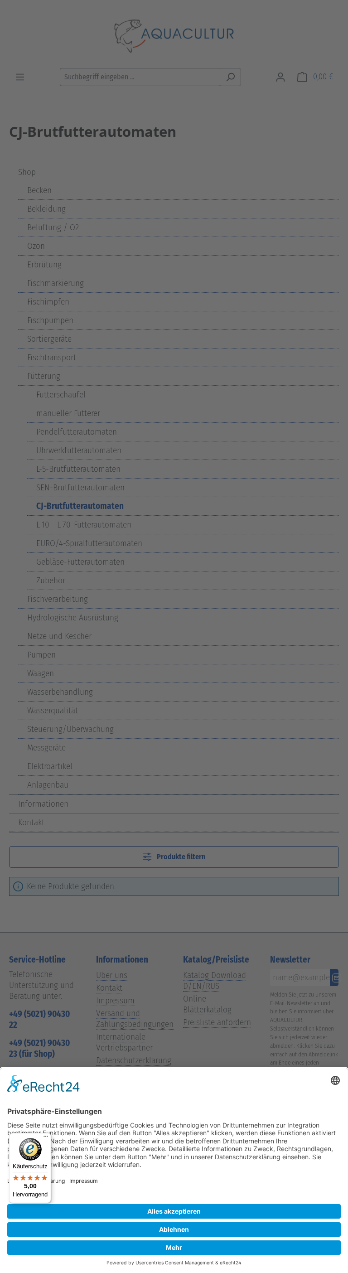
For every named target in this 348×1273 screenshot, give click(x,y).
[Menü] (45, 1138)
